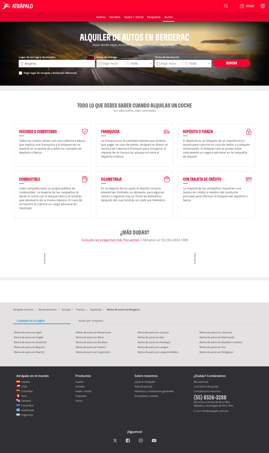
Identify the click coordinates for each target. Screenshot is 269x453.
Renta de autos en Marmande (216, 337)
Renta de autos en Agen (28, 332)
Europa (66, 309)
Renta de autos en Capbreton (93, 352)
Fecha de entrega (106, 57)
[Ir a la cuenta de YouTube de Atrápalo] (154, 441)
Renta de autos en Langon (153, 347)
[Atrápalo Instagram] (141, 441)
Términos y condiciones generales (154, 391)
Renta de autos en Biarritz (29, 352)
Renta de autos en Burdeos (92, 342)
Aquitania (95, 309)
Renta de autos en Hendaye (154, 342)
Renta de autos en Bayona (29, 347)
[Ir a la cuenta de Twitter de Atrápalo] (115, 441)
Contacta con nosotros (207, 391)
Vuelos (79, 382)
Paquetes (80, 396)
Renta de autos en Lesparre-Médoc (158, 352)
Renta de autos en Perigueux (216, 352)
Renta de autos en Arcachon (30, 342)
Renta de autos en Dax (151, 337)
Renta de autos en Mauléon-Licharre (220, 342)
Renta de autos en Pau (212, 347)
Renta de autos (48, 309)
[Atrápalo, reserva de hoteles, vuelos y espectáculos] (18, 6)
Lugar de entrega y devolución (37, 57)
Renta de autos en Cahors (91, 347)
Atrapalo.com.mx (23, 309)
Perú (24, 396)
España (25, 382)
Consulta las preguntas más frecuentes (110, 240)
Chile (24, 386)
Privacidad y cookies (146, 396)
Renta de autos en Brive (90, 337)
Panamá (26, 400)
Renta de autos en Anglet (28, 337)
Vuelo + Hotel (83, 391)
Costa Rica (27, 405)
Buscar (231, 62)
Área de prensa (143, 386)
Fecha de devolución (167, 57)
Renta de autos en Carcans (153, 332)
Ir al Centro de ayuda (206, 386)
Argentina (27, 415)
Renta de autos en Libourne (215, 332)
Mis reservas (201, 382)
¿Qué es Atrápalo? (145, 382)
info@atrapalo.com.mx (215, 411)
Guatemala (27, 410)
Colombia (26, 391)
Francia (80, 309)
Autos (78, 400)
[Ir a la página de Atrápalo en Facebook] (128, 441)
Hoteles (79, 386)
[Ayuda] (247, 6)
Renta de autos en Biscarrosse (93, 332)
